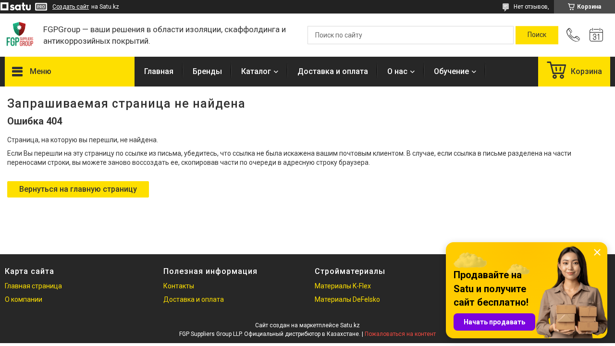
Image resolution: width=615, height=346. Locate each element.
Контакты (178, 286)
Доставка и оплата (332, 71)
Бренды (207, 71)
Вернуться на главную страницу (78, 189)
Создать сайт (70, 6)
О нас (397, 71)
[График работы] (596, 35)
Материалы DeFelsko (347, 299)
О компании (23, 299)
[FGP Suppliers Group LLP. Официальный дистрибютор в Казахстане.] (19, 35)
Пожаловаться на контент (400, 334)
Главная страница (33, 286)
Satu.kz (350, 325)
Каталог (256, 71)
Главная (158, 71)
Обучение (451, 71)
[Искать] (537, 35)
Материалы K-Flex (343, 286)
